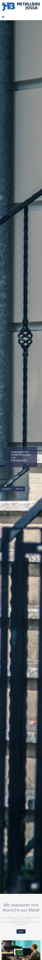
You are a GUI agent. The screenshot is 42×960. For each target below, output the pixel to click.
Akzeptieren (6, 489)
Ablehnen (19, 489)
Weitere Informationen (16, 492)
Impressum (30, 492)
